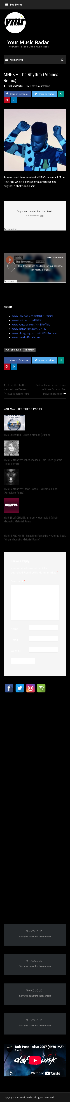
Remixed (29, 349)
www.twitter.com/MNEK (27, 320)
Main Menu (16, 59)
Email (14, 640)
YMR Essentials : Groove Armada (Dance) (27, 435)
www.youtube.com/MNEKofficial (31, 324)
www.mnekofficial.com (26, 337)
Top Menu (16, 4)
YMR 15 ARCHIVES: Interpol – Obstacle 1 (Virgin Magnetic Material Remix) (31, 519)
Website (16, 651)
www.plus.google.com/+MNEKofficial (34, 333)
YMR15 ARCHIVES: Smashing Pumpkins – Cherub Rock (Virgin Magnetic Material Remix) (35, 537)
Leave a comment (40, 85)
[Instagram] (30, 688)
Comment (18, 581)
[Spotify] (41, 688)
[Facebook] (8, 688)
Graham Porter (15, 85)
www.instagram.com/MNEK (29, 328)
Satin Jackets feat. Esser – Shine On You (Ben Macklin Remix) (51, 389)
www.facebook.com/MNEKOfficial (32, 316)
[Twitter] (19, 688)
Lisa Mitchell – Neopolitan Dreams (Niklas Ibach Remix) (16, 389)
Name (14, 628)
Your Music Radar (28, 42)
